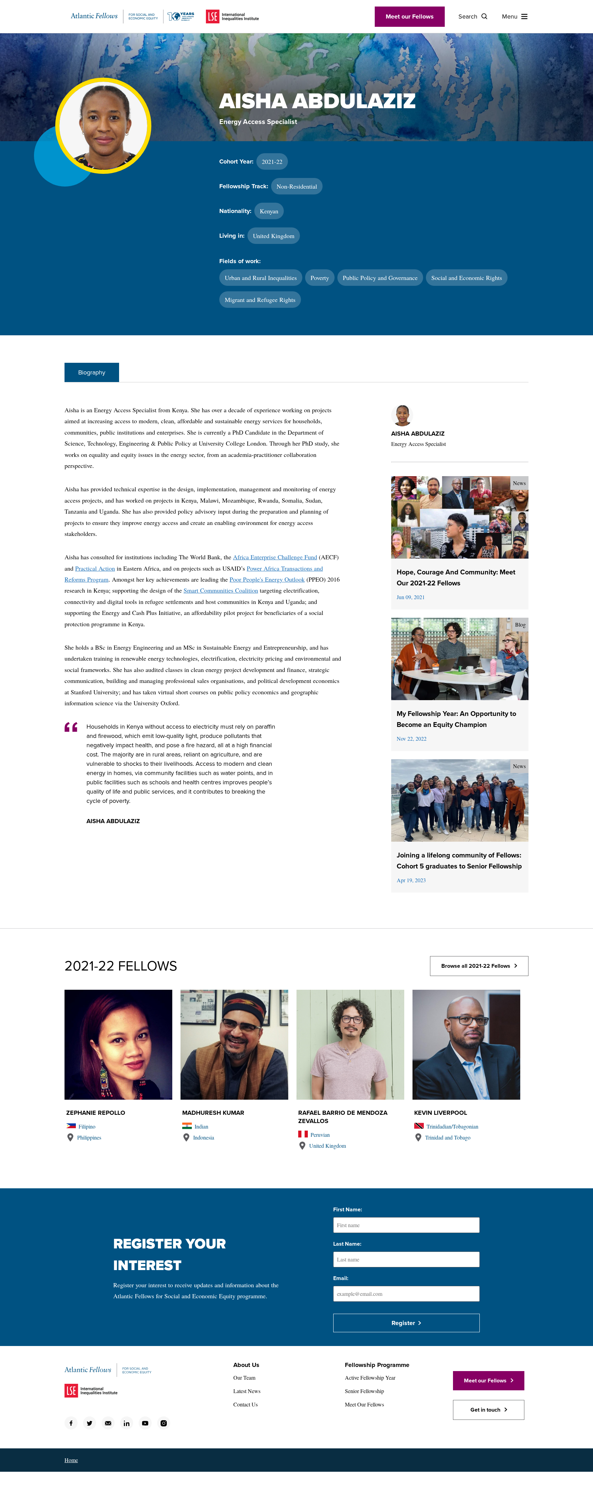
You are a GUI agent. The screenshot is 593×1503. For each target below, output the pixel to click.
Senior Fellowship (364, 1390)
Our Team (244, 1377)
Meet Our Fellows (364, 1404)
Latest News (246, 1390)
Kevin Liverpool (440, 1113)
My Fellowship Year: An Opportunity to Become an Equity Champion (456, 719)
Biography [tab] (91, 372)
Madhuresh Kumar (213, 1113)
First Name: (347, 1209)
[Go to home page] (132, 16)
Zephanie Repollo (95, 1113)
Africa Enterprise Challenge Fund (275, 557)
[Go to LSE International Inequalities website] (232, 16)
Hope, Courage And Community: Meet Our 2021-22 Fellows (456, 577)
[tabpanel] (296, 655)
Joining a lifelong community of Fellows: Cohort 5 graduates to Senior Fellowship (459, 861)
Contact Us (245, 1404)
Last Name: (347, 1244)
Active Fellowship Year (370, 1377)
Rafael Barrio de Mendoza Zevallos (342, 1117)
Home (71, 1459)
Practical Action (95, 568)
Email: (340, 1278)
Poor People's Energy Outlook (267, 579)
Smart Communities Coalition (221, 590)
